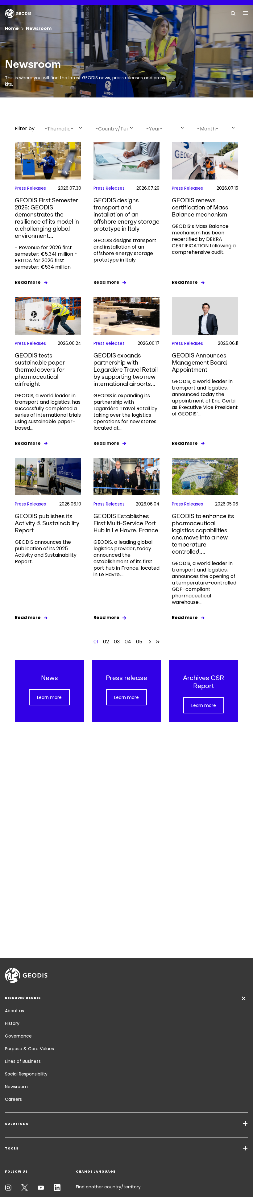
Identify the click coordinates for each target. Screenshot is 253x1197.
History (12, 1023)
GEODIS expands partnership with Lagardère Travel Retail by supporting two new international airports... (125, 369)
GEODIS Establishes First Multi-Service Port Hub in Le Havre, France (125, 523)
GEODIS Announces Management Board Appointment (199, 362)
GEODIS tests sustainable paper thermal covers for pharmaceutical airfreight (40, 369)
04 (128, 641)
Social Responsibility (26, 1074)
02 (106, 641)
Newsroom (16, 1086)
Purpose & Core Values (29, 1049)
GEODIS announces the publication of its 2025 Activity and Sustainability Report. (46, 552)
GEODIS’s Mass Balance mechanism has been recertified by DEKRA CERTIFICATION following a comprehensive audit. (204, 239)
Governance (18, 1036)
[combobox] (64, 127)
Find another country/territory (108, 1187)
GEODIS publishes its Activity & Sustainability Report (47, 523)
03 (117, 641)
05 (139, 641)
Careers (13, 1099)
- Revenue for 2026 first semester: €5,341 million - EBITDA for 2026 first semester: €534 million (46, 257)
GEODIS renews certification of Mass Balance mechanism (200, 207)
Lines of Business (23, 1061)
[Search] (233, 12)
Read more (28, 282)
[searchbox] (61, 129)
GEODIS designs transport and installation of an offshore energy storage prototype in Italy (126, 214)
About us (14, 1011)
